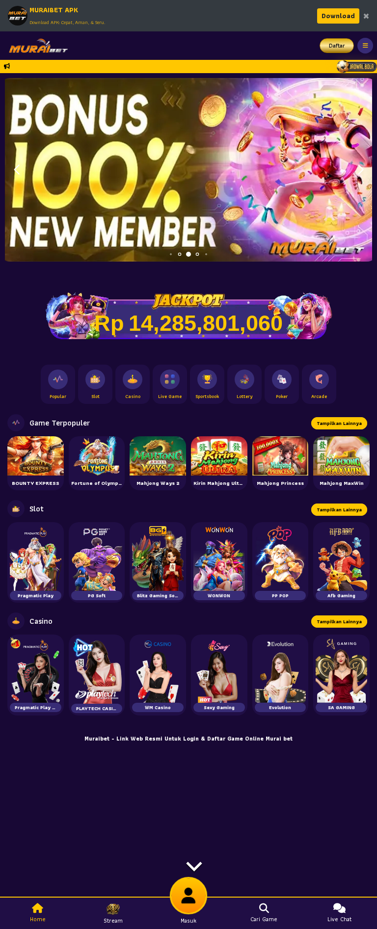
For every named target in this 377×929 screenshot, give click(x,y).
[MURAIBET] (36, 45)
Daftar (337, 45)
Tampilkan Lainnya (339, 423)
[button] (360, 170)
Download (338, 15)
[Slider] (188, 168)
